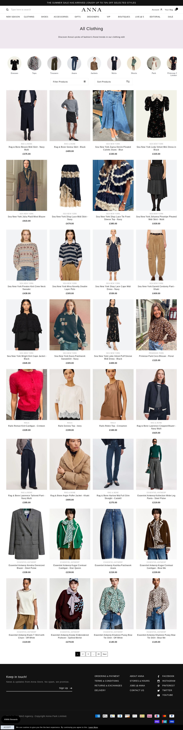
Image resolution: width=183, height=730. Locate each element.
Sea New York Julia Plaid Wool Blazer (26, 217)
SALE (170, 17)
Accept (7, 727)
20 (99, 654)
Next (104, 654)
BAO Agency (26, 716)
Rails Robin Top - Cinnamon (113, 426)
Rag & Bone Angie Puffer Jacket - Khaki (69, 496)
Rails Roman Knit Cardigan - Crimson (26, 426)
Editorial (155, 17)
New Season (13, 17)
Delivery (100, 690)
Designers (93, 17)
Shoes (44, 17)
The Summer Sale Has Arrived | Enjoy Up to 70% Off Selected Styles (91, 3)
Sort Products (104, 82)
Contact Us (137, 690)
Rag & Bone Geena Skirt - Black (70, 147)
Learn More (93, 727)
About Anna (137, 676)
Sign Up (63, 688)
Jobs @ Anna (137, 686)
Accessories (61, 17)
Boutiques (124, 17)
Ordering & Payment (107, 676)
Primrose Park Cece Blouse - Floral (156, 356)
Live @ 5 (139, 17)
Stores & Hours (140, 681)
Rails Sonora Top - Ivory (70, 426)
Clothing (29, 17)
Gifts (78, 17)
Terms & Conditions (107, 681)
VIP (108, 17)
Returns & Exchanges (108, 686)
